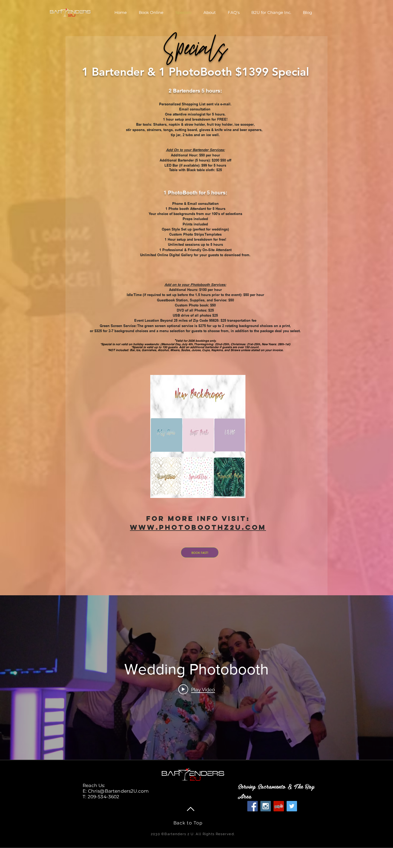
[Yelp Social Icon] (278, 806)
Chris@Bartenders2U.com (118, 791)
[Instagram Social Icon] (265, 806)
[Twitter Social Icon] (292, 806)
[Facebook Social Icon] (252, 806)
